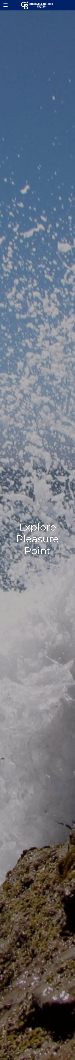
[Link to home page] (37, 5)
